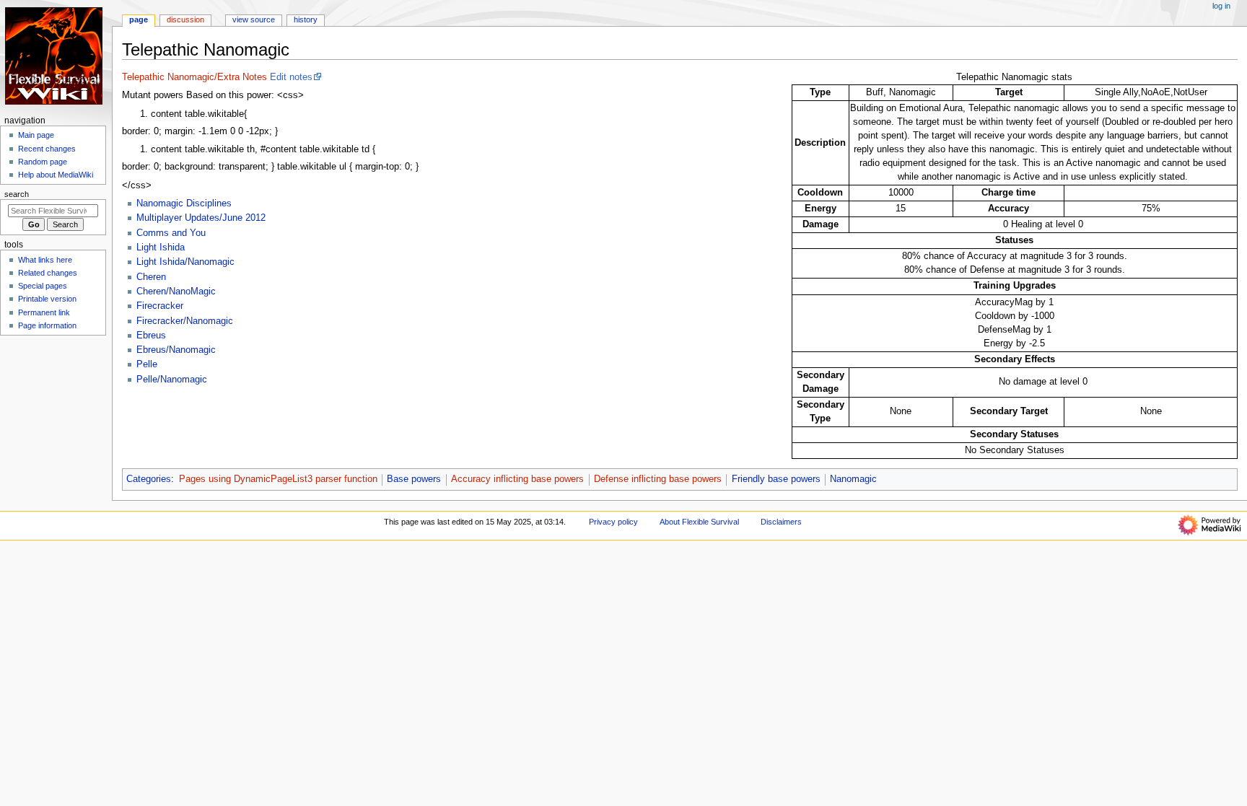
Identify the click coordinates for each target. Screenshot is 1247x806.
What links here (45, 259)
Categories (148, 479)
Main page (36, 135)
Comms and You (171, 233)
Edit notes (291, 77)
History (306, 19)
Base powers (414, 479)
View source (253, 19)
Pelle (146, 364)
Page (138, 19)
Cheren (151, 277)
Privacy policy (613, 521)
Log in (1221, 5)
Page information (47, 325)
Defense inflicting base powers (658, 479)
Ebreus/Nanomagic (176, 350)
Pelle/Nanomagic (171, 379)
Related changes (47, 272)
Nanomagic (853, 479)
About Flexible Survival (699, 521)
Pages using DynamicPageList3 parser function (278, 479)
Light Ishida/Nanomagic (185, 262)
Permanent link (44, 312)
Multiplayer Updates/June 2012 (201, 218)
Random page (42, 161)
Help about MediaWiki (55, 174)
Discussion (185, 19)
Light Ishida (160, 247)
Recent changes (47, 148)
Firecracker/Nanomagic (184, 321)
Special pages (42, 285)
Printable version (47, 298)
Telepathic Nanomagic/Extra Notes (194, 77)
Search (16, 194)
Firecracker (159, 306)
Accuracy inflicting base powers (517, 479)
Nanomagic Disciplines (184, 203)
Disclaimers (781, 521)
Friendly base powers (776, 479)
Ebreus (151, 335)
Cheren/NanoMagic (176, 291)
